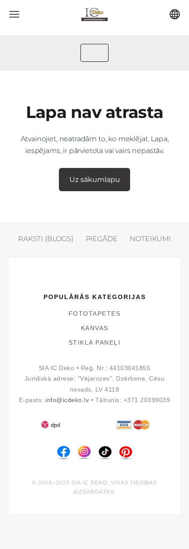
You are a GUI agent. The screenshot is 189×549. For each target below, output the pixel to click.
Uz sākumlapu (94, 179)
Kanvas (95, 328)
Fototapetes (95, 313)
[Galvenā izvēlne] (14, 14)
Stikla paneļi (95, 342)
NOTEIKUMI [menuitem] (150, 239)
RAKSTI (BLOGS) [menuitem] (45, 239)
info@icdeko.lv (67, 400)
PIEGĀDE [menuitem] (102, 239)
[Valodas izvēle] (175, 14)
